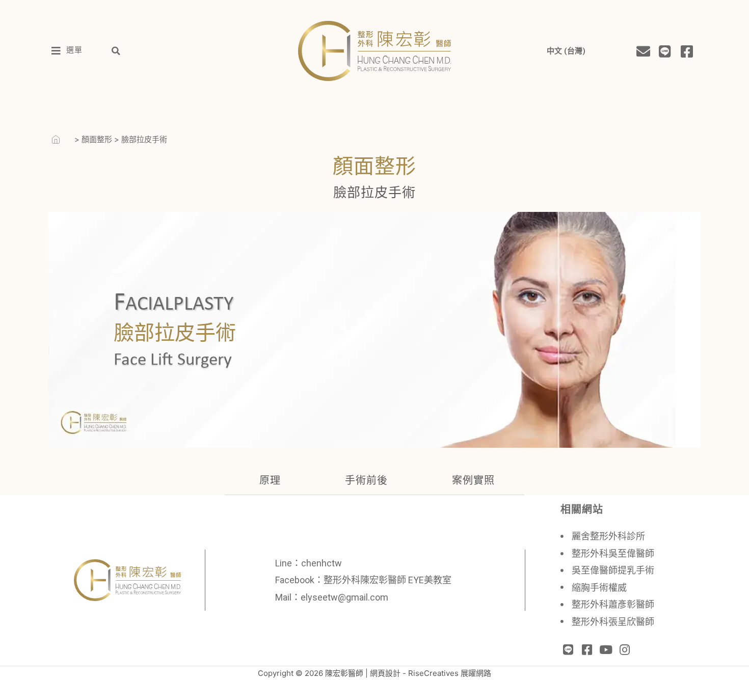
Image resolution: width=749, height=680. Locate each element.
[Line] (665, 51)
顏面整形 (97, 139)
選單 (74, 51)
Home (61, 139)
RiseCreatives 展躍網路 (449, 673)
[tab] (267, 484)
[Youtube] (606, 649)
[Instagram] (624, 649)
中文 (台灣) (566, 51)
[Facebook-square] (687, 51)
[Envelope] (643, 51)
